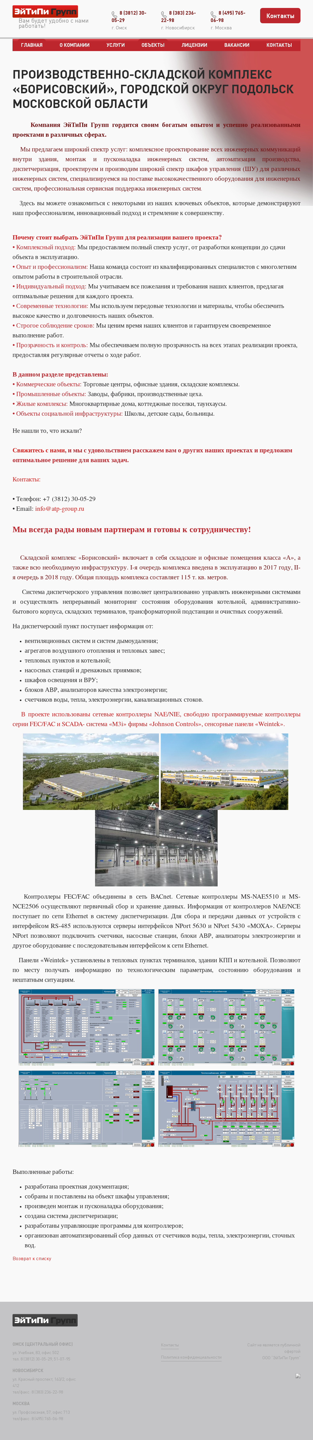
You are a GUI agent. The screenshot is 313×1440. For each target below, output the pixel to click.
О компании (75, 45)
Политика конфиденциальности (191, 1357)
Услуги (116, 45)
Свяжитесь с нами (39, 450)
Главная (31, 45)
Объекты (153, 45)
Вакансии (236, 45)
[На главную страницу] (45, 13)
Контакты (280, 15)
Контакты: (27, 478)
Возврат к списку (32, 1258)
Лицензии (194, 45)
